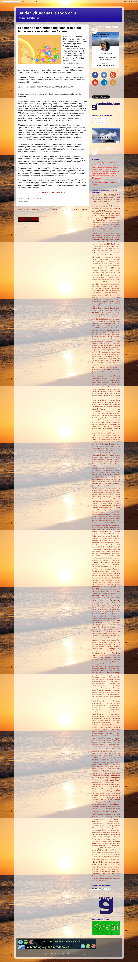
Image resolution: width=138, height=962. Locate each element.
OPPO (108, 560)
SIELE (100, 614)
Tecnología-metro (108, 696)
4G (95, 197)
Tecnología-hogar (115, 683)
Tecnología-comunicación (112, 666)
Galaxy (94, 325)
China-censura (115, 255)
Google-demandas (107, 345)
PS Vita (103, 587)
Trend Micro (96, 762)
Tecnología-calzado (106, 659)
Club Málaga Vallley (105, 266)
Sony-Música (102, 627)
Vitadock (98, 841)
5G (99, 197)
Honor (93, 367)
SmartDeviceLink (103, 616)
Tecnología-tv (107, 718)
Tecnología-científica (99, 664)
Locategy (112, 453)
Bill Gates (116, 237)
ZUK (105, 880)
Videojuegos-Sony (114, 830)
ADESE (112, 199)
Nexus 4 (106, 540)
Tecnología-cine (115, 664)
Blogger (91, 954)
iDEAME (117, 376)
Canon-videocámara (102, 250)
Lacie (107, 446)
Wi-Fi (99, 850)
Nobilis (96, 549)
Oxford (112, 567)
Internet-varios (108, 429)
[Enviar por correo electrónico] (19, 201)
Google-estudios (115, 347)
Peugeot (105, 573)
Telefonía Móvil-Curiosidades (102, 727)
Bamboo (99, 235)
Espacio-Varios (115, 308)
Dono (97, 286)
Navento (114, 538)
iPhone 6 (117, 433)
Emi (110, 290)
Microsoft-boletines (114, 481)
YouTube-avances (106, 876)
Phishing (117, 573)
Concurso (112, 272)
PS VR (109, 586)
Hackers (117, 360)
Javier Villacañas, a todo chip (47, 12)
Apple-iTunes (101, 220)
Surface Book (116, 638)
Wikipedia (99, 852)
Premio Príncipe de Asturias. (102, 584)
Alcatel (104, 204)
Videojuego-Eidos (102, 777)
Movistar (94, 531)
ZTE (102, 880)
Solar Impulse (111, 620)
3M (93, 197)
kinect (112, 441)
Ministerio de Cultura (113, 520)
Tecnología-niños (115, 705)
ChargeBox (117, 252)
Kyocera (102, 446)
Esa (106, 295)
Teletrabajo (102, 749)
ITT (119, 435)
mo (119, 525)
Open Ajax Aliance (103, 558)
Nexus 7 (111, 540)
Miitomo (118, 518)
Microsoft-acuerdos (99, 477)
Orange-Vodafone (115, 562)
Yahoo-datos (106, 874)
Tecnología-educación (98, 675)
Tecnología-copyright (114, 668)
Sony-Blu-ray (105, 624)
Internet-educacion (104, 407)
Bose (93, 244)
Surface (108, 638)
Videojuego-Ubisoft (112, 780)
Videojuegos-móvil (97, 819)
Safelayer (117, 597)
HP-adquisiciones (111, 367)
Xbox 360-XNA (105, 867)
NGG (115, 540)
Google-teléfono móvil (112, 356)
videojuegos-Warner (104, 839)
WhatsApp (117, 848)
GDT (97, 330)
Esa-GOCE (102, 297)
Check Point (96, 255)
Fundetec (106, 323)
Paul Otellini (116, 571)
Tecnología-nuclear (97, 707)
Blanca (111, 239)
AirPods (98, 204)
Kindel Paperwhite (104, 441)
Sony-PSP (99, 631)
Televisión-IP (95, 751)
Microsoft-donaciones (98, 486)
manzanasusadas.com (113, 459)
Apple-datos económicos (107, 215)
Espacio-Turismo (103, 308)
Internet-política (96, 420)
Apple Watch (110, 213)
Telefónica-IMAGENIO (98, 744)
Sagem (94, 600)
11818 (93, 195)
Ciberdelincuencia (114, 261)
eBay (118, 288)
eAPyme (113, 288)
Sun (98, 638)
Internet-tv (107, 426)
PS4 (110, 589)
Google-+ (105, 336)
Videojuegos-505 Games (101, 789)
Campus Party (109, 246)
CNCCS (94, 268)
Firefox (114, 314)
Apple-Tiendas (96, 226)
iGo (98, 378)
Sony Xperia (96, 625)
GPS (118, 358)
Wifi (103, 850)
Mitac (109, 525)
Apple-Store (116, 224)
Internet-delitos (97, 402)
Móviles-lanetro (115, 529)
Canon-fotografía (97, 248)
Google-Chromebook (104, 343)
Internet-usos (96, 429)
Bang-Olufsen (107, 235)
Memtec (117, 466)
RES (109, 593)
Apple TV (102, 213)
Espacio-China (108, 299)
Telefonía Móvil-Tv (104, 735)
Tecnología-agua (97, 649)
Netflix (97, 540)
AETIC (110, 202)
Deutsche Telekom (97, 282)
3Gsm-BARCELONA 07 (112, 195)
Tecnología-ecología (113, 673)
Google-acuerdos (114, 337)
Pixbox (112, 575)
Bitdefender (96, 240)
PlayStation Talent (98, 580)
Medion (94, 466)
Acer (105, 197)
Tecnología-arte (115, 651)
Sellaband (106, 609)
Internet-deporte (109, 402)
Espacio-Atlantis (96, 299)
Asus (112, 231)
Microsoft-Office (108, 501)
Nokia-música (96, 551)
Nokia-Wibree (116, 553)
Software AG (108, 618)
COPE (118, 272)
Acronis (109, 197)
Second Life (95, 609)
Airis (93, 204)
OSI (105, 567)
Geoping (94, 332)
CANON (117, 246)
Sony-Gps (113, 624)
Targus (110, 642)
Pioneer (100, 575)
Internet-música (107, 415)
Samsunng (95, 607)
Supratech (103, 638)
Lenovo (97, 448)
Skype (94, 616)
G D (111, 323)
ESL (112, 297)
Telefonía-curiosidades (104, 738)
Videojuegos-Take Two (101, 832)
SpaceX (118, 633)
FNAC (109, 317)
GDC (93, 330)
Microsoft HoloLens (98, 474)
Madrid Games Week (106, 457)
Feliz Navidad (106, 312)
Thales (115, 751)
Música (113, 536)
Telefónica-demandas (113, 742)
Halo (93, 363)
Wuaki (102, 859)
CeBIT (96, 253)
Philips (111, 573)
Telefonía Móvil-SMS (105, 733)
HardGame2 (110, 363)
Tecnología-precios (114, 707)
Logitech (94, 455)
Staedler (107, 635)
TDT (114, 642)
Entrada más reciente (28, 209)
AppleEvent (116, 226)
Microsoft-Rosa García (106, 507)
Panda (94, 571)
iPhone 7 (102, 435)
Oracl (113, 560)
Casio (110, 250)
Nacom (105, 538)
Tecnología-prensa (114, 709)
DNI (97, 284)
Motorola (100, 529)
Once (93, 558)
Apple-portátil (116, 222)
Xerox (113, 869)
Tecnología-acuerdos (113, 646)
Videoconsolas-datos (113, 769)
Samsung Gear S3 (108, 603)
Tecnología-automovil (99, 653)
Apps (118, 229)
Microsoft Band (104, 472)
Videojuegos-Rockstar (113, 828)
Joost (98, 439)
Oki (115, 556)
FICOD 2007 (116, 312)
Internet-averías (115, 393)
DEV (104, 282)
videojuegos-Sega (99, 830)
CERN (107, 252)
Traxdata (117, 760)
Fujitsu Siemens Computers (110, 319)
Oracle (118, 560)
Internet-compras (102, 398)
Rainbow (94, 591)
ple (119, 580)
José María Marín (106, 439)
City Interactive (109, 263)
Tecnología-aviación (105, 655)
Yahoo (112, 871)
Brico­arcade (102, 244)
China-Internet (108, 257)
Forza (118, 317)
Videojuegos (96, 782)
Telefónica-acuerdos (98, 742)
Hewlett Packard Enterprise (100, 365)
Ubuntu (99, 766)
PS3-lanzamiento (102, 589)
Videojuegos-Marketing (105, 814)
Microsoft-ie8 (96, 492)
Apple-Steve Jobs (107, 224)
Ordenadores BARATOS (100, 564)
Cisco (101, 264)
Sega (101, 609)
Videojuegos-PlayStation (113, 823)
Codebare (104, 270)
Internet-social (96, 426)
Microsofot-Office (96, 470)
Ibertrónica (108, 376)
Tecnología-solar (97, 718)
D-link (101, 277)
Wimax (106, 852)
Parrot (108, 571)
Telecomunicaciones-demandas (101, 722)
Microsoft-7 (108, 475)
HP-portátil (110, 369)
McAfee (110, 464)
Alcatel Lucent (111, 204)
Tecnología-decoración (113, 670)
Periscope (100, 573)
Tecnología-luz (115, 692)
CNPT (112, 268)
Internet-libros (96, 413)
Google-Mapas (101, 352)
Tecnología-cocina (97, 666)
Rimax (118, 595)
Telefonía (117, 722)
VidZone (113, 839)
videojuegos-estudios (99, 804)
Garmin (108, 328)
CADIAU (94, 246)
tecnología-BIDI (105, 657)
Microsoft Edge (115, 472)
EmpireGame (116, 290)
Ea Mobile (105, 288)
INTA (118, 380)
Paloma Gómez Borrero (106, 569)
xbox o (98, 869)
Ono (96, 558)
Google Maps (102, 334)
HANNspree (103, 363)
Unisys (102, 768)
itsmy (115, 435)
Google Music (111, 334)
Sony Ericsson (97, 622)
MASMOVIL (109, 461)
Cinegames (95, 263)
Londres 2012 (107, 455)
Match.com (95, 464)
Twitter (101, 764)
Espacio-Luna (102, 304)
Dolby (93, 286)
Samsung (115, 600)
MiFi (112, 518)
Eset (108, 297)
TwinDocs (94, 764)
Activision (116, 197)
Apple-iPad (99, 218)
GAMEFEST (95, 328)
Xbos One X (112, 859)
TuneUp (117, 762)
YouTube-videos (104, 878)
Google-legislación (108, 350)
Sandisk (102, 607)
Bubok (113, 244)
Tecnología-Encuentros (113, 675)
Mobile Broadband (97, 527)
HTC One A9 (110, 371)
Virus (118, 839)
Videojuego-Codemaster (112, 773)
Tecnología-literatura (104, 692)
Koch (93, 444)
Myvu (100, 538)
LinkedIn (112, 450)
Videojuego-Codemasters (100, 775)
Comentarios (98, 122)
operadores (95, 560)
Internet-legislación (112, 411)
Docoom (102, 284)
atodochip (95, 233)
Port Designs (102, 582)
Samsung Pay (106, 605)
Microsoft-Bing (102, 481)
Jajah (103, 437)
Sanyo (108, 607)
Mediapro (117, 464)
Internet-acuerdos (103, 389)
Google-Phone (106, 354)
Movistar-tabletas (104, 534)
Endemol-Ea (107, 292)
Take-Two (98, 642)
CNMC (100, 268)
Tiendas (94, 755)
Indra (112, 378)
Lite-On (105, 453)
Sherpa (112, 611)
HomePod (117, 365)
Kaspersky (95, 442)
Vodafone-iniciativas (100, 843)
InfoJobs (104, 380)
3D (103, 195)
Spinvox (102, 635)
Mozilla (94, 536)
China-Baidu (105, 255)
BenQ (100, 237)
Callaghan (100, 246)
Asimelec (106, 231)
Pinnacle (94, 575)
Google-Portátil (115, 354)
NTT (97, 556)
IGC (95, 378)
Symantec (95, 640)
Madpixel (94, 457)
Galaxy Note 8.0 (102, 325)
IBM (113, 376)
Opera (118, 558)
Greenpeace (95, 360)
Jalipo (107, 437)
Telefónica (116, 740)
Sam (107, 600)
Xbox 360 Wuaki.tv (109, 862)
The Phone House (110, 753)
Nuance (101, 556)
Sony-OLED (111, 627)
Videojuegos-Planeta (98, 823)
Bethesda (107, 237)
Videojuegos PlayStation (100, 784)
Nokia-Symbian (105, 553)
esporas (94, 310)
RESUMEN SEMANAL (100, 595)
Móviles (107, 529)
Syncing (113, 640)
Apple (101, 210)
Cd (92, 252)
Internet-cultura (115, 398)
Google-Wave (112, 358)
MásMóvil (117, 461)
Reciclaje (117, 591)
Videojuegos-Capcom (113, 797)
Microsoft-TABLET (115, 512)
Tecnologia (109, 644)
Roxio (99, 598)
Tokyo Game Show (105, 755)
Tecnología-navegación (98, 705)
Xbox (118, 859)
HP (98, 367)
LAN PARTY (113, 446)
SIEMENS (105, 614)
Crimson (113, 275)
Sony (118, 620)
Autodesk (106, 233)
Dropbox (110, 286)
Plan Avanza (96, 578)
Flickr (105, 317)
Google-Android (115, 339)
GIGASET (108, 332)
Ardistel (94, 231)
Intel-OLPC (102, 387)
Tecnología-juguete (107, 688)
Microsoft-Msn (105, 499)
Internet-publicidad (103, 422)
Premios (117, 584)
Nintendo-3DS (115, 545)
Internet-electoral (115, 406)
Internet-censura (108, 395)
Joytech (118, 439)
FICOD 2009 (104, 314)
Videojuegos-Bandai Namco (101, 793)
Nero (93, 540)
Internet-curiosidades (99, 400)
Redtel (105, 593)
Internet (94, 389)
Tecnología (116, 644)
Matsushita (103, 464)
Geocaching (116, 330)
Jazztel (112, 437)
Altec (118, 204)
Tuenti (112, 762)
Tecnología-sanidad (98, 716)
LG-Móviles (99, 451)
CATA (114, 250)
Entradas (97, 118)
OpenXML (113, 558)
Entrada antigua (79, 209)
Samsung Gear (96, 603)
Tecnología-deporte (97, 672)
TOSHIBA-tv (103, 760)
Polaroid (94, 582)
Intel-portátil (109, 387)
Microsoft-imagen (105, 492)
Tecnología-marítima (98, 694)
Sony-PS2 (112, 629)
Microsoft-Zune (97, 518)
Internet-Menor (106, 413)
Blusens (117, 242)
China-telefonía (115, 259)
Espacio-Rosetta (97, 306)
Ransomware (102, 591)
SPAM (94, 635)
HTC (93, 372)
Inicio (55, 209)
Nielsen (94, 542)
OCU (111, 556)
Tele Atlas (116, 720)
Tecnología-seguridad (113, 716)
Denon (118, 279)
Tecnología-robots (97, 714)
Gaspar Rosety (115, 328)
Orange (95, 562)
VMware (104, 841)
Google (94, 334)
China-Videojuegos (97, 261)
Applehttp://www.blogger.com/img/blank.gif (104, 229)
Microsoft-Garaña (103, 490)
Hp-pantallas (102, 369)
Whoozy (94, 850)
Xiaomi (118, 869)
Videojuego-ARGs (115, 771)
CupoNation (95, 277)
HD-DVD (117, 363)
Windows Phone (115, 854)
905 (102, 197)
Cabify (118, 244)
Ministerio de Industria (101, 523)
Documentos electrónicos (112, 284)
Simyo (116, 614)
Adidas (118, 199)
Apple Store (95, 213)
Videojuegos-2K (114, 786)
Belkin (94, 237)
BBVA (113, 235)
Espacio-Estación (108, 301)
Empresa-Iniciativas (97, 292)
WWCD (107, 859)
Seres (118, 609)
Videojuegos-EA (114, 802)
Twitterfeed (108, 764)
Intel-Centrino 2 (96, 384)
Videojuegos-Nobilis (113, 821)
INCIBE (108, 378)
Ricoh (112, 595)
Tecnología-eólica (114, 677)
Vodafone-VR (116, 845)
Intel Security (106, 382)
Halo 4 (97, 363)
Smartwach (95, 618)
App (119, 208)
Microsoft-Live (96, 494)
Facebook (96, 312)
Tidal (118, 753)
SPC (97, 635)
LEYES (113, 448)
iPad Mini (106, 433)
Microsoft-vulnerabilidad (112, 516)
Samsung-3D (116, 605)
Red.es (27, 198)
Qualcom (115, 589)
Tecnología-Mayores (114, 694)
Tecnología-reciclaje (98, 712)
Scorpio (113, 607)
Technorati (98, 644)
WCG (101, 848)
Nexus (101, 540)
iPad (100, 433)
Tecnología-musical (98, 701)
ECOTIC (94, 290)
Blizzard (117, 240)
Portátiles (109, 582)
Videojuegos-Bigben (105, 795)
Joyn (113, 439)
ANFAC (112, 208)
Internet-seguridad (114, 424)
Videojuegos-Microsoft (112, 817)
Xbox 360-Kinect (106, 865)
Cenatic (101, 252)
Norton (94, 556)
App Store (95, 211)
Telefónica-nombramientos (99, 747)
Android (106, 208)
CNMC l (106, 268)
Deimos (109, 279)
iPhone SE (109, 435)
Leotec (103, 448)
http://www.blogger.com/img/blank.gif (102, 374)
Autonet (113, 233)
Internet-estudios (98, 409)
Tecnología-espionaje (98, 679)
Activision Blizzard (97, 199)
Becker (118, 235)
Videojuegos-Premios (98, 825)
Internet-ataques (109, 391)
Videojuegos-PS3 (114, 826)
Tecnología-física (115, 681)
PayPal (94, 573)
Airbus (118, 201)
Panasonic (116, 569)
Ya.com (107, 871)
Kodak (106, 444)
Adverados (100, 201)
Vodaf (109, 841)
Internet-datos (114, 400)
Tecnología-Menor (97, 696)
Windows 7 (97, 854)
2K (100, 195)
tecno (103, 644)
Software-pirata (96, 620)
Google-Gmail (96, 350)
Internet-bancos (97, 395)
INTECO (94, 382)
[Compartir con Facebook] (25, 201)
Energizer (114, 292)
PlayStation (115, 578)
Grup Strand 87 (105, 360)
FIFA (110, 314)
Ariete (99, 231)
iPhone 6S (95, 435)
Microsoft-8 (117, 474)
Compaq (117, 270)
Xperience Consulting (98, 871)
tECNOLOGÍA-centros (113, 662)
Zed (115, 878)
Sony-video (107, 633)
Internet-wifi (116, 431)
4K (97, 197)
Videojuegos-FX (106, 806)
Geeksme (103, 330)
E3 (97, 288)
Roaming (94, 597)
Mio (106, 525)
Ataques (117, 231)
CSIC (118, 275)
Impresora (103, 378)
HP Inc (102, 367)
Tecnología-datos (97, 670)
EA (100, 288)
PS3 (114, 586)
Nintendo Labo (109, 542)
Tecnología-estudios (113, 679)
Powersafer (116, 582)
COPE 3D (98, 274)
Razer (108, 591)
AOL (115, 208)
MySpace (95, 538)
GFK (98, 332)
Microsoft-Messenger (104, 497)
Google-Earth (105, 347)
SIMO (111, 614)
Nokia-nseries (116, 551)
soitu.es (103, 620)
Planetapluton (106, 578)
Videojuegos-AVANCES (113, 791)
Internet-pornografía (108, 420)
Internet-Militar (115, 413)
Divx (94, 284)
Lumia (114, 455)
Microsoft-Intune (115, 492)
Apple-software (96, 224)
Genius (109, 330)
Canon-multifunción (109, 248)
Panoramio (101, 571)
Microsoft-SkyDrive (103, 510)
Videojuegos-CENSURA (99, 799)
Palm (96, 569)
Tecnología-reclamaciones (112, 712)
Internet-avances (104, 393)
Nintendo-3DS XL (97, 547)
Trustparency (105, 762)
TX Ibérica (116, 764)
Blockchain (95, 242)
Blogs (100, 242)
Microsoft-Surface (98, 512)
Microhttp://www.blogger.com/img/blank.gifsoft (105, 468)
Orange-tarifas (104, 562)
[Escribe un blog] (21, 201)
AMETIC (101, 208)
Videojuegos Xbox (114, 784)
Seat (119, 607)
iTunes (94, 437)
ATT (101, 233)
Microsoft (108, 470)
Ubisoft (94, 766)
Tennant (102, 751)
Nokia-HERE (116, 549)
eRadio (94, 295)
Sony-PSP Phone (109, 631)
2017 (97, 195)
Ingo (108, 380)
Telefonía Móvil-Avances (111, 725)
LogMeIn (100, 455)
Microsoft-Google (115, 490)
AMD (110, 206)
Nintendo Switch (102, 545)
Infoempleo (97, 380)
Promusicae (96, 587)
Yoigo (118, 874)
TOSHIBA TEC (107, 758)
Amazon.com (103, 206)
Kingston (117, 442)
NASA (109, 538)
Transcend (110, 760)
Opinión (102, 560)
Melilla (106, 466)
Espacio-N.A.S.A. (114, 304)
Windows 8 (105, 854)
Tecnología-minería (102, 699)
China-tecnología (104, 259)
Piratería (106, 575)
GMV (113, 332)
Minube (102, 525)
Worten (94, 859)
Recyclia (94, 593)
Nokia (100, 549)
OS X (102, 567)
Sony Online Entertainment (111, 622)
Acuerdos (107, 199)
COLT (111, 270)
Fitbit (100, 317)
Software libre (116, 618)
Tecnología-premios (97, 709)
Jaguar (99, 437)
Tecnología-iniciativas (98, 686)
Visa (93, 841)
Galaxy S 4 (111, 325)
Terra (106, 751)
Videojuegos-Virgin (104, 837)
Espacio (117, 297)
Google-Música (110, 352)
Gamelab (102, 328)
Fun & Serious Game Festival (101, 321)
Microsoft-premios (105, 505)
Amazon (94, 206)
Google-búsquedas (97, 341)
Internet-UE (117, 426)
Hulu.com (94, 376)
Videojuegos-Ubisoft (103, 834)
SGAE (94, 611)
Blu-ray (113, 242)
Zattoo (112, 878)
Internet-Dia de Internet (106, 404)
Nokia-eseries (108, 549)
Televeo (108, 749)
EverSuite (117, 310)
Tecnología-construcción (99, 668)
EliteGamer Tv (102, 290)
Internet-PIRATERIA (114, 418)
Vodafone (116, 841)
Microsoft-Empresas (114, 486)
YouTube (95, 876)
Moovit (94, 529)
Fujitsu (98, 319)
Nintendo (100, 542)
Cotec (107, 275)
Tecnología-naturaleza (113, 703)
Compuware (95, 272)
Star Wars (113, 635)
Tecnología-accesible (98, 646)
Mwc (118, 536)
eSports (101, 310)
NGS (118, 540)
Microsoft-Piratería (106, 503)
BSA (108, 244)
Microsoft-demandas (113, 484)
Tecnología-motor (115, 699)
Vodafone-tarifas (114, 843)
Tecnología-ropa (115, 714)
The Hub (100, 753)
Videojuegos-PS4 (97, 828)
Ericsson (100, 295)
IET (93, 378)
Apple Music (109, 211)
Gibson (103, 332)
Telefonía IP (96, 725)
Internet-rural (103, 424)
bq (96, 244)
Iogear (93, 433)
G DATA (116, 323)
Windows (111, 852)
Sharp (99, 611)
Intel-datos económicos (109, 384)
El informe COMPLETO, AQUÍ (52, 192)
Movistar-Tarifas (114, 534)
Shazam (105, 611)
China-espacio (96, 257)
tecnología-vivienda (104, 720)
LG (117, 448)
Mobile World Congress (112, 527)
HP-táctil (117, 369)
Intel (99, 382)
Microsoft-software (115, 510)
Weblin (110, 848)
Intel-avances (115, 382)
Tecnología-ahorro (114, 649)
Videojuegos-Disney (102, 802)
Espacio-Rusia (109, 306)
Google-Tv (95, 358)
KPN (97, 446)
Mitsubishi (115, 525)
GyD (112, 360)
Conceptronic (104, 272)
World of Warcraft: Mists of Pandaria (109, 856)
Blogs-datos (106, 242)
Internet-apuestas (98, 391)
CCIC (118, 250)
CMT (118, 266)
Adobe (94, 202)
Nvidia (106, 556)
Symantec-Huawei (105, 640)
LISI (101, 453)
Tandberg (104, 642)
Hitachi (111, 365)
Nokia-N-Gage (105, 551)
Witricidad (94, 856)
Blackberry (104, 240)
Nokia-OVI (95, 553)
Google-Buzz (109, 341)
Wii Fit (109, 850)
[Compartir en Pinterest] (27, 201)
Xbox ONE (106, 869)
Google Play (98, 336)
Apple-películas (106, 222)
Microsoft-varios (104, 514)
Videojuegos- (96, 786)
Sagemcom (101, 600)
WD (106, 848)
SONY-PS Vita (103, 629)
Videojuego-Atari (97, 773)
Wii (106, 850)
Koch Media (99, 444)
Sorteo (113, 633)
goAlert (118, 332)
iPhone (111, 433)
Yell (113, 873)
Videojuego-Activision (100, 771)
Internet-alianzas (115, 389)
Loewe (118, 453)
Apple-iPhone (109, 218)
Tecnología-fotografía (98, 683)
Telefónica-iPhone (114, 744)
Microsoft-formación (98, 488)
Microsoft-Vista (100, 516)
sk (119, 614)
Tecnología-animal (97, 651)
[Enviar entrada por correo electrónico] (33, 198)
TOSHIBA (96, 758)
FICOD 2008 (96, 315)
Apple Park (117, 211)
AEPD (105, 202)
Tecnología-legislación (104, 690)
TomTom (117, 755)
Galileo (118, 326)
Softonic (101, 618)
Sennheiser (112, 609)
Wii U (114, 850)
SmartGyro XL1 (115, 616)
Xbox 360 (97, 862)
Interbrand (117, 387)
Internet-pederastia (101, 418)
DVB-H (116, 286)
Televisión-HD (116, 749)
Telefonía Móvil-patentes (99, 731)
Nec (119, 538)
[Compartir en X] (23, 201)
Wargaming (95, 848)
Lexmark (107, 448)
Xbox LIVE (113, 867)
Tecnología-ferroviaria (98, 681)
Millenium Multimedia (98, 520)
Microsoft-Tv (95, 514)
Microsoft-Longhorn (107, 494)
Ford (113, 317)
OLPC (118, 556)
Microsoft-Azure (108, 479)
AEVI (114, 202)
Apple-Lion (111, 220)
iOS (97, 433)
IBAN (103, 376)
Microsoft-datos (97, 484)
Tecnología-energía (98, 677)
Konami (112, 444)
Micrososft (107, 518)
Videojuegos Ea (113, 782)
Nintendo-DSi (107, 547)
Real (112, 591)
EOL (119, 292)
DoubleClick (103, 286)
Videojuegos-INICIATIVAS (112, 808)
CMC (114, 266)
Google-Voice (103, 358)
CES (111, 253)
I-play (100, 376)
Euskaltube (109, 310)
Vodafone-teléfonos (98, 846)
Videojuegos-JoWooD (98, 811)
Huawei (117, 374)
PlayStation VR (111, 580)
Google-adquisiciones (98, 339)
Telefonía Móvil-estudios (111, 729)
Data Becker (102, 279)
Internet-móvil (96, 415)
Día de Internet (110, 282)
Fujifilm (94, 319)
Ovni (108, 567)
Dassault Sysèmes (108, 277)
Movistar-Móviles (105, 531)
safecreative (110, 597)
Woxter (98, 859)
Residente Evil (115, 593)
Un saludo (106, 766)
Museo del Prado (104, 536)
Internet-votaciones (104, 431)
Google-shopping (97, 356)
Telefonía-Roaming (105, 740)
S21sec (104, 597)
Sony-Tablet (100, 633)
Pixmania (117, 575)
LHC (106, 450)
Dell (114, 279)
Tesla (110, 751)
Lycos (118, 455)
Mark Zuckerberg (97, 461)
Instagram (113, 380)
